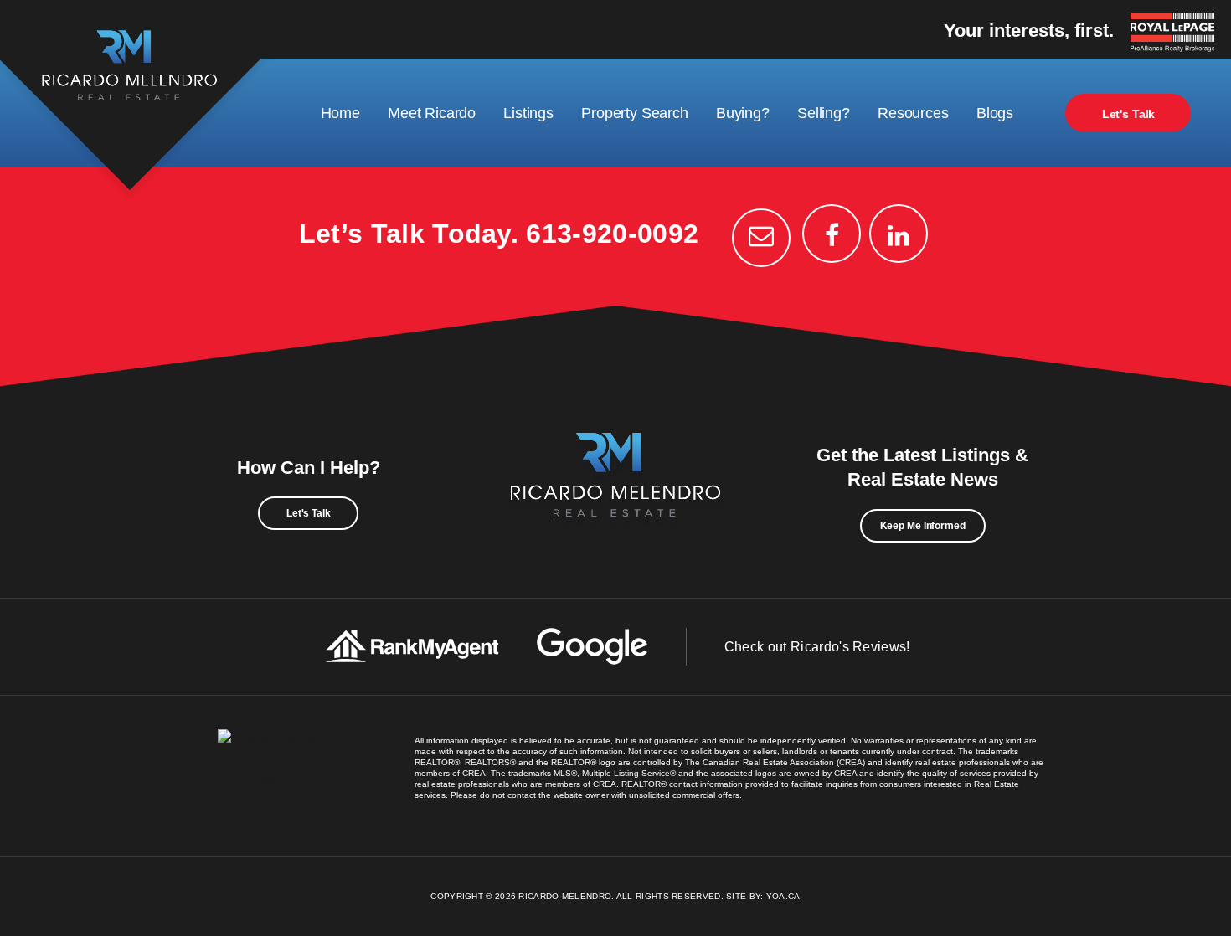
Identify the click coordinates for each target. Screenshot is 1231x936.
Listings (528, 113)
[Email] (761, 237)
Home (340, 113)
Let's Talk (1129, 114)
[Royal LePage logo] (1177, 33)
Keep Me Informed (923, 526)
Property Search (634, 113)
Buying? (743, 113)
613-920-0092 (612, 234)
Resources (913, 113)
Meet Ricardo (432, 113)
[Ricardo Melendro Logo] (615, 493)
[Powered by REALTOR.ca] (270, 776)
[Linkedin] (898, 233)
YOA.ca (783, 896)
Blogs (994, 113)
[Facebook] (831, 233)
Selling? (823, 113)
